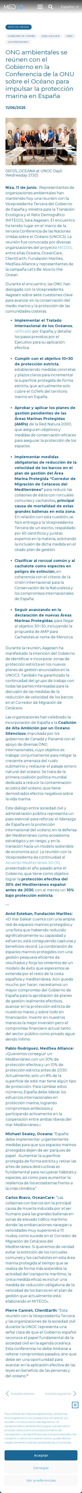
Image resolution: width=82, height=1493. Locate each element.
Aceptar (41, 1455)
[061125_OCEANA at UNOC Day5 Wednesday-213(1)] (41, 147)
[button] (75, 1405)
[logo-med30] (13, 7)
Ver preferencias (41, 1480)
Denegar (41, 1468)
